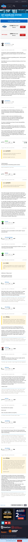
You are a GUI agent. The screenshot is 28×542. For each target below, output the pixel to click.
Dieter (6, 141)
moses (6, 221)
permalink (25, 50)
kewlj (6, 173)
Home (3, 16)
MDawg (7, 282)
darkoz (6, 398)
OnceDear (7, 307)
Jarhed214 (7, 43)
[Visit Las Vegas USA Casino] (20, 514)
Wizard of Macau (17, 537)
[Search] (14, 6)
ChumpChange (9, 237)
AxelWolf (7, 421)
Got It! (19, 540)
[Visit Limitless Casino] (7, 514)
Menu (23, 5)
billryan (7, 347)
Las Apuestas (23, 537)
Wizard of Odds (10, 537)
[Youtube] (6, 523)
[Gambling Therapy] (13, 531)
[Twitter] (2, 523)
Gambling (12, 16)
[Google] (9, 523)
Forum (7, 16)
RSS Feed (3, 505)
